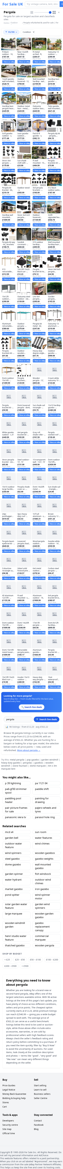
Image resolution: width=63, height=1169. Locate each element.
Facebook (38, 1124)
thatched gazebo (15, 945)
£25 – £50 (20, 959)
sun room (40, 832)
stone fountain (20, 765)
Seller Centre (40, 1098)
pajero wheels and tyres (45, 809)
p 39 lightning (13, 783)
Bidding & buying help (14, 1098)
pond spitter (12, 894)
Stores (5, 1102)
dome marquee (38, 765)
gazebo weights (44, 858)
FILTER (11, 32)
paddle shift (42, 789)
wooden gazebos (45, 853)
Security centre (10, 1124)
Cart (4, 1106)
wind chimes (42, 843)
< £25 (7, 959)
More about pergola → (28, 750)
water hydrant (13, 879)
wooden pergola (44, 945)
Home (6, 23)
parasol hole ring (45, 817)
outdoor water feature (13, 845)
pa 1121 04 (41, 783)
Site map (6, 1129)
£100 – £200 (52, 959)
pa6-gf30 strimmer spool (16, 790)
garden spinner (14, 874)
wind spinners (13, 853)
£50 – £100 (35, 959)
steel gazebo (12, 858)
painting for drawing (42, 800)
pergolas (27, 762)
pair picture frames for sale (16, 809)
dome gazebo (13, 864)
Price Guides (8, 1085)
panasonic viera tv (15, 817)
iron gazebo (42, 889)
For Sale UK (12, 4)
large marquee (13, 913)
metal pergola (17, 759)
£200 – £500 (10, 966)
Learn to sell (40, 1089)
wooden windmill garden (15, 924)
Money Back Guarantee (14, 1093)
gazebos (38, 762)
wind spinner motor (42, 896)
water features (43, 837)
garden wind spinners (42, 906)
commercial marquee (42, 937)
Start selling (40, 1085)
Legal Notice (8, 1089)
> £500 (25, 966)
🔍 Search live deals (46, 719)
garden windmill (49, 759)
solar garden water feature (16, 906)
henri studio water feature (15, 937)
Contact (38, 1120)
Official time (8, 1133)
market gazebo (14, 889)
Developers (8, 1120)
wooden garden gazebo (44, 915)
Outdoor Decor (14, 23)
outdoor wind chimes (43, 881)
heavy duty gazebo (10, 762)
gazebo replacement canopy (42, 926)
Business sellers (42, 1093)
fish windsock (43, 874)
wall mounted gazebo (43, 866)
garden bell (11, 837)
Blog (36, 1129)
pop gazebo (33, 759)
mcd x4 (9, 832)
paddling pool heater (13, 800)
